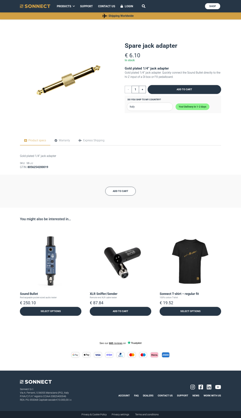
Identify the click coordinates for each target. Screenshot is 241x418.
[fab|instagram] (192, 387)
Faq (136, 395)
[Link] (118, 16)
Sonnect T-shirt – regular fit (179, 294)
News (195, 395)
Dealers (148, 395)
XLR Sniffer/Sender (104, 294)
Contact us (165, 395)
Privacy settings (120, 414)
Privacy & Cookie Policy (94, 414)
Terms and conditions (147, 414)
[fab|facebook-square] (200, 387)
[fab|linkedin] (209, 387)
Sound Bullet (29, 294)
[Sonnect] (35, 6)
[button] (143, 6)
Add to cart (184, 89)
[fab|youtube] (218, 387)
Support (182, 395)
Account (124, 395)
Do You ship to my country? (144, 99)
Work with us (212, 395)
